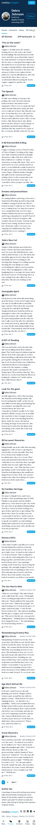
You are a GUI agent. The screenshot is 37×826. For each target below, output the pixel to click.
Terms (8, 816)
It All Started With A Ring (14, 143)
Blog (33, 824)
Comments (13, 30)
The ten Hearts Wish (12, 586)
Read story (31, 85)
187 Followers (31, 30)
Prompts (11, 824)
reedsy (10, 2)
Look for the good (11, 389)
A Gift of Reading (10, 340)
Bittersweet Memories (13, 440)
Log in (31, 3)
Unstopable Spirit (10, 291)
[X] (21, 811)
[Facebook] (31, 811)
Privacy (15, 816)
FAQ (3, 816)
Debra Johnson (10, 46)
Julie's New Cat (9, 240)
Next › (14, 782)
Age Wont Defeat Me (12, 684)
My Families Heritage (12, 489)
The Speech (7, 91)
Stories (27, 824)
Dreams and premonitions (15, 191)
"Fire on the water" (11, 42)
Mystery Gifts (9, 537)
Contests (19, 824)
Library (21, 30)
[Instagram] (24, 811)
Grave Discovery (10, 733)
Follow (31, 16)
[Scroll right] (33, 30)
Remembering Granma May (15, 633)
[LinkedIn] (28, 811)
